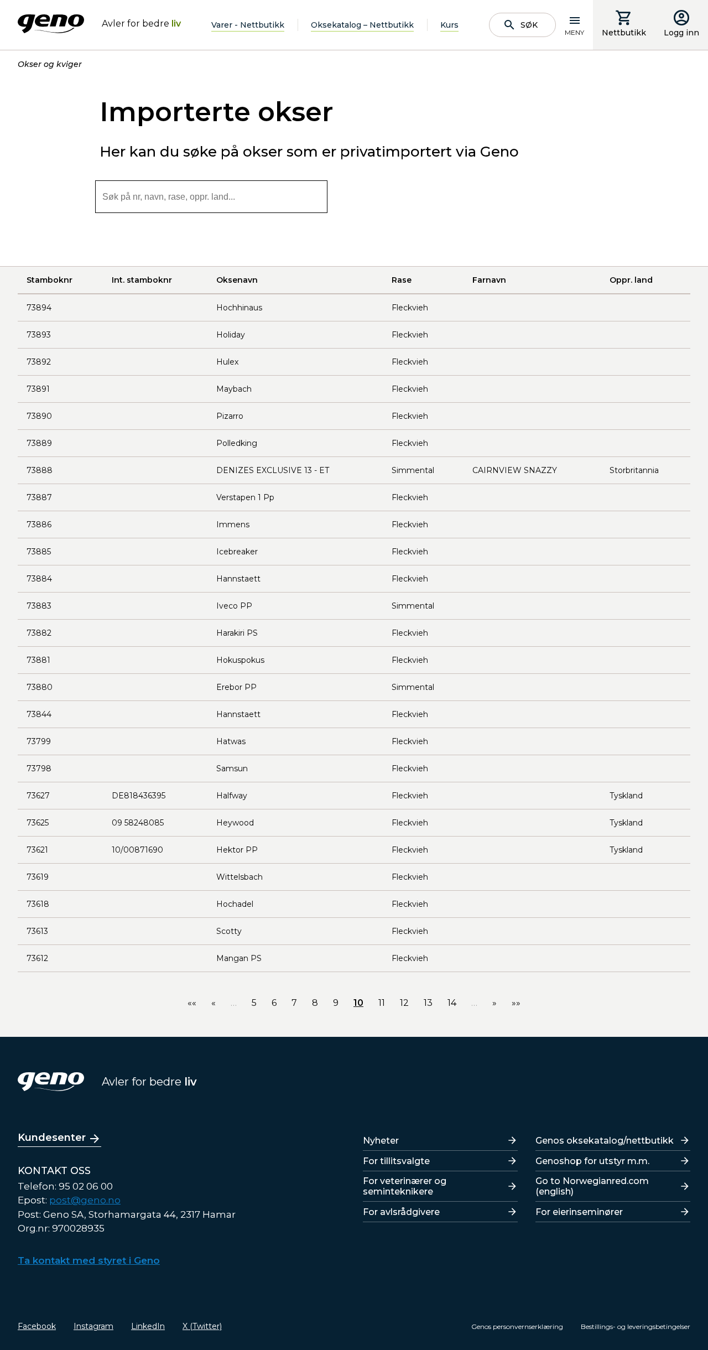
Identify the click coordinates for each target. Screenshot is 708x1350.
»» (516, 1003)
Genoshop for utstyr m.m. (592, 1161)
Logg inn (681, 33)
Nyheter (381, 1140)
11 (381, 1003)
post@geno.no (85, 1200)
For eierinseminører (579, 1212)
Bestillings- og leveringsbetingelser (635, 1326)
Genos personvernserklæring (517, 1326)
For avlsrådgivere (401, 1212)
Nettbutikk (624, 33)
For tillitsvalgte (396, 1161)
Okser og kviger (50, 64)
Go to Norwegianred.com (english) (592, 1186)
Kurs (449, 25)
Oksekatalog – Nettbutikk (362, 25)
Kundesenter (52, 1137)
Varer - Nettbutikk (247, 25)
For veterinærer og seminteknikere (404, 1186)
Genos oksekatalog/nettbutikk (604, 1140)
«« (192, 1003)
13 (428, 1003)
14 (451, 1003)
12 (404, 1003)
